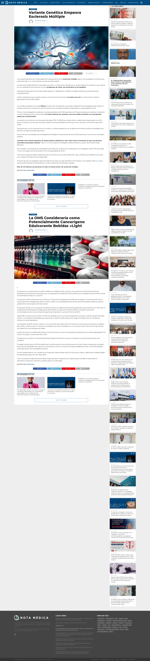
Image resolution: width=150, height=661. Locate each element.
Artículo (123, 2)
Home (112, 659)
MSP (116, 618)
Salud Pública (109, 618)
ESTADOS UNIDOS (106, 627)
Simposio (115, 627)
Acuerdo (108, 620)
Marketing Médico (94, 2)
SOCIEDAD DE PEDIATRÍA (112, 629)
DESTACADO (30, 170)
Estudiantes (81, 2)
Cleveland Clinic (126, 625)
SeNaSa (121, 618)
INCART (111, 631)
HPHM (122, 629)
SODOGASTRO (101, 629)
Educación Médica (68, 2)
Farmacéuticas (133, 2)
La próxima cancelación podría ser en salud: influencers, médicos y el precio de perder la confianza (61, 197)
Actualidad (43, 2)
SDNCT (129, 620)
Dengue (121, 623)
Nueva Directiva (116, 625)
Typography (132, 659)
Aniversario (101, 623)
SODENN (104, 625)
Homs (99, 625)
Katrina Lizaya (41, 20)
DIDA (120, 627)
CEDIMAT (115, 623)
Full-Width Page (104, 659)
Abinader (108, 623)
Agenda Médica (55, 2)
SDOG (125, 618)
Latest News (123, 659)
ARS (116, 2)
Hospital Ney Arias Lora (119, 620)
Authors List (94, 659)
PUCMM (125, 627)
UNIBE (126, 629)
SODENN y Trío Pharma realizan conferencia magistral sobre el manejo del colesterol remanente (91, 186)
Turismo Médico (107, 2)
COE (109, 625)
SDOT (99, 627)
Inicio (35, 2)
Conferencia (101, 620)
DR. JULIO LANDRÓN (102, 631)
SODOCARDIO (128, 623)
